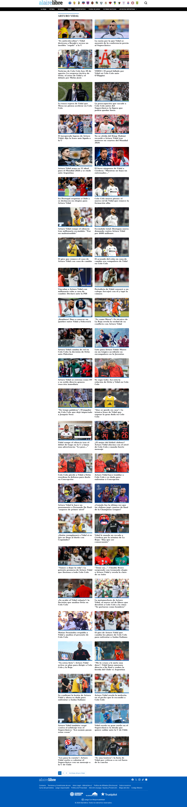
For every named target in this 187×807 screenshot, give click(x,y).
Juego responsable (62, 788)
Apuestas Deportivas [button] (127, 9)
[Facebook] (132, 779)
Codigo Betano (136, 788)
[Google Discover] (146, 779)
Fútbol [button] (52, 9)
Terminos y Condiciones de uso (59, 785)
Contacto (42, 785)
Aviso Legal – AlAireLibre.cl (82, 785)
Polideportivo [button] (80, 9)
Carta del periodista (46, 788)
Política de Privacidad (79, 788)
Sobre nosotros (125, 785)
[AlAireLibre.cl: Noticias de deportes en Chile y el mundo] (47, 779)
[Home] (51, 3)
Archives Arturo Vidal (77, 773)
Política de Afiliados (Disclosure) (105, 785)
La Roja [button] (43, 9)
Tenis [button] (69, 9)
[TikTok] (143, 779)
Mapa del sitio (124, 788)
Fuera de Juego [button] (94, 9)
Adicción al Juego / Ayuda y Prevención (103, 788)
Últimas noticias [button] (109, 9)
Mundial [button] (61, 9)
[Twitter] (136, 779)
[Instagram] (139, 779)
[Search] (146, 3)
